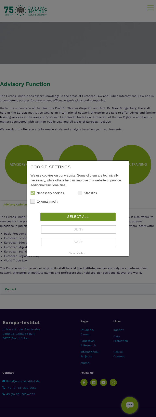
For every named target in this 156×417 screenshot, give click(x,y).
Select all (78, 216)
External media (47, 201)
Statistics (90, 193)
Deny (79, 229)
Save (78, 242)
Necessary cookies (50, 193)
